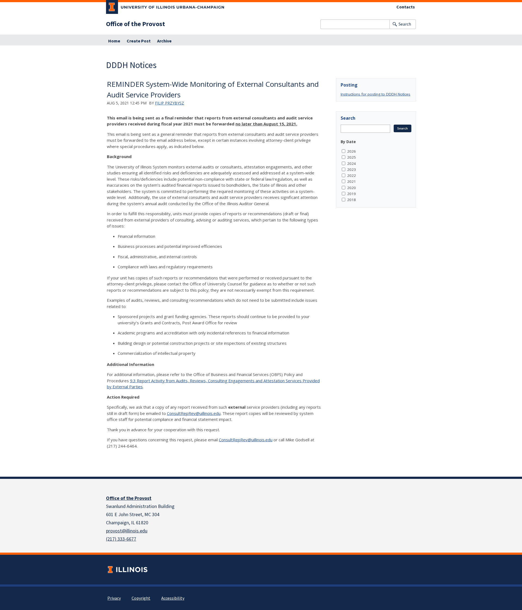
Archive (164, 41)
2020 (351, 187)
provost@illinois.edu (126, 531)
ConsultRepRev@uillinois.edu (193, 413)
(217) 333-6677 (121, 539)
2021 (351, 181)
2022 (351, 175)
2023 (351, 169)
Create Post (139, 41)
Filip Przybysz (169, 103)
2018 (351, 199)
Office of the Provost (135, 24)
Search (405, 24)
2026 (351, 151)
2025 (351, 157)
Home (114, 41)
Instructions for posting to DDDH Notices (375, 94)
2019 (351, 193)
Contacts (405, 7)
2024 (351, 163)
